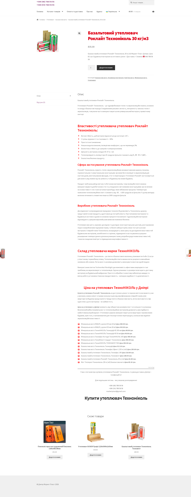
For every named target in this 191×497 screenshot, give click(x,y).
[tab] (55, 96)
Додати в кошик (106, 67)
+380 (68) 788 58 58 (45, 1)
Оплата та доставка (75, 11)
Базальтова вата (61, 20)
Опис (39, 96)
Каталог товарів (53, 11)
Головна (40, 11)
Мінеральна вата (141, 78)
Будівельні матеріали (116, 78)
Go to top (151, 367)
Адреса (99, 11)
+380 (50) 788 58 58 (45, 5)
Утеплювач (50, 20)
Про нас (90, 11)
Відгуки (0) (41, 102)
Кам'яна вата (129, 78)
